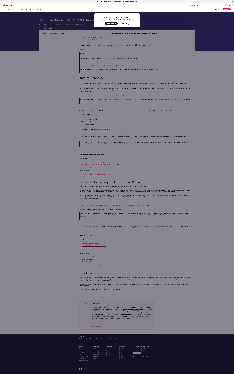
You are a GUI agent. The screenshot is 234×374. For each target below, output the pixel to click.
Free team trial (124, 23)
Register (135, 1)
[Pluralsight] (7, 5)
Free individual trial (111, 23)
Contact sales (217, 9)
